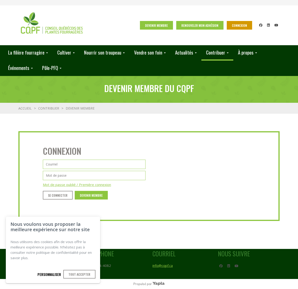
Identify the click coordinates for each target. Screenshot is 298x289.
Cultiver (64, 52)
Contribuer (215, 52)
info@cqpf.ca (162, 265)
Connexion (239, 25)
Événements (18, 67)
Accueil (25, 108)
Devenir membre (156, 25)
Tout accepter (79, 274)
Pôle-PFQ (50, 67)
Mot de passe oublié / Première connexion (77, 184)
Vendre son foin (148, 52)
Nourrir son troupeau (102, 52)
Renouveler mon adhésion (199, 25)
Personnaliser (49, 274)
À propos (246, 52)
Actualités (184, 52)
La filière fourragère (26, 52)
